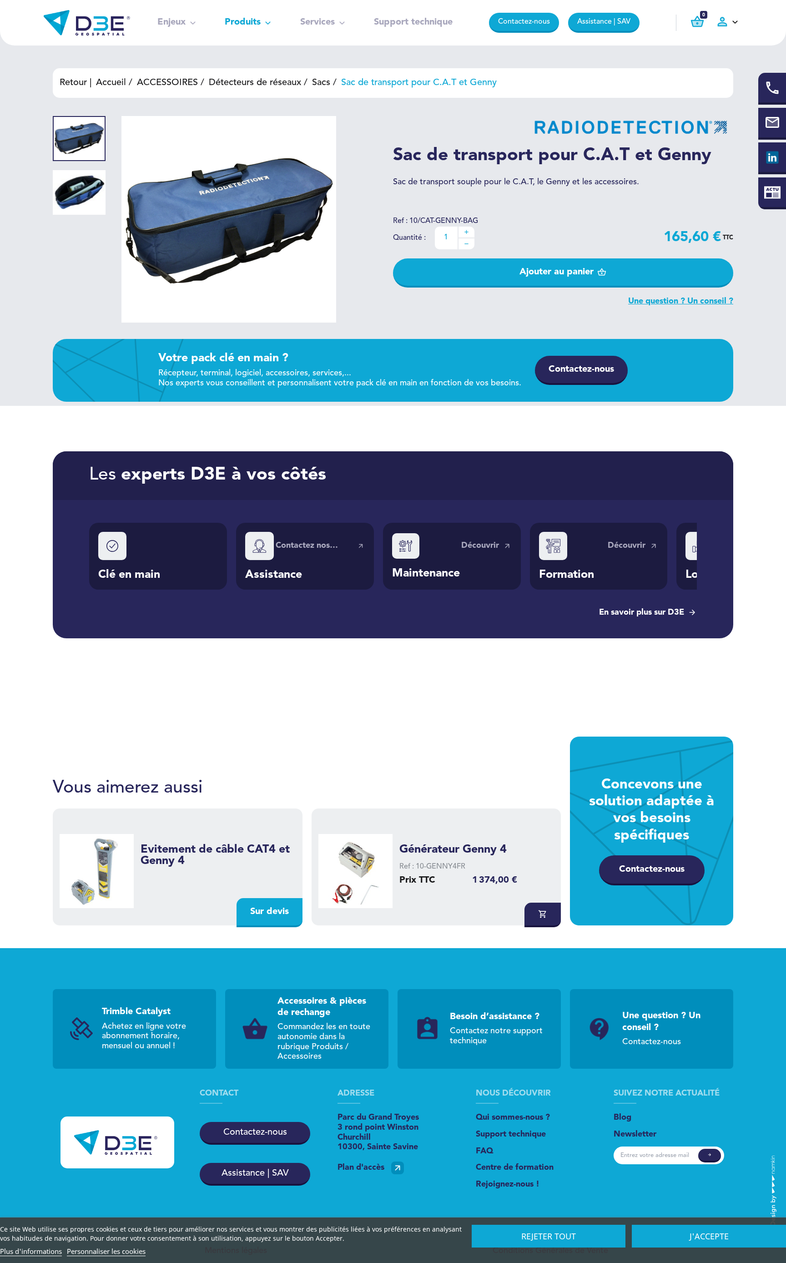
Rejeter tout (548, 1236)
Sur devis (269, 911)
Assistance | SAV (603, 21)
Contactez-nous (524, 21)
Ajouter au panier (556, 272)
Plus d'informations (31, 1251)
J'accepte (709, 1236)
